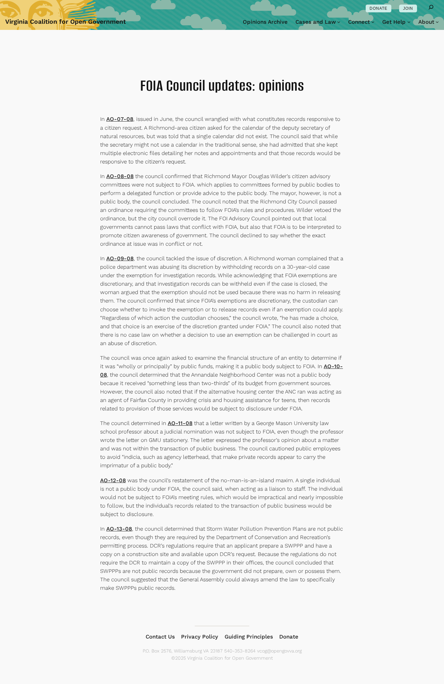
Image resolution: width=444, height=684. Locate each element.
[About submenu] (437, 21)
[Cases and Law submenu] (338, 21)
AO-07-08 (119, 119)
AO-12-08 (113, 480)
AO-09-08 (120, 258)
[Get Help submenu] (409, 21)
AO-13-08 (119, 528)
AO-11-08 (180, 423)
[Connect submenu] (372, 21)
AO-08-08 (120, 176)
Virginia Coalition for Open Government (65, 21)
